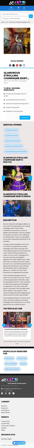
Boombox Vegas (6, 439)
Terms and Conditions (8, 426)
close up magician (10, 364)
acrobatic (23, 364)
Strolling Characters (11, 130)
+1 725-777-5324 (7, 391)
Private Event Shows (11, 135)
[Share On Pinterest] (17, 65)
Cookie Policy (5, 423)
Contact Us (4, 408)
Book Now (25, 117)
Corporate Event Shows (12, 141)
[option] (18, 178)
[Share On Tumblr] (20, 65)
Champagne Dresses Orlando (15, 329)
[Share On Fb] (10, 65)
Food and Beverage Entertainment (16, 151)
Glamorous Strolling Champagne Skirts (20, 22)
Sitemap (3, 428)
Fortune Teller (21, 358)
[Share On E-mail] (24, 65)
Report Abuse (5, 412)
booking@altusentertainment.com (12, 388)
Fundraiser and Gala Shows (13, 146)
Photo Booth (9, 358)
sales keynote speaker (12, 369)
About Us (4, 406)
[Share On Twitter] (13, 65)
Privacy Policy (5, 421)
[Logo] (17, 3)
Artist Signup (5, 410)
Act (7, 22)
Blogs (3, 430)
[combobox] (14, 14)
